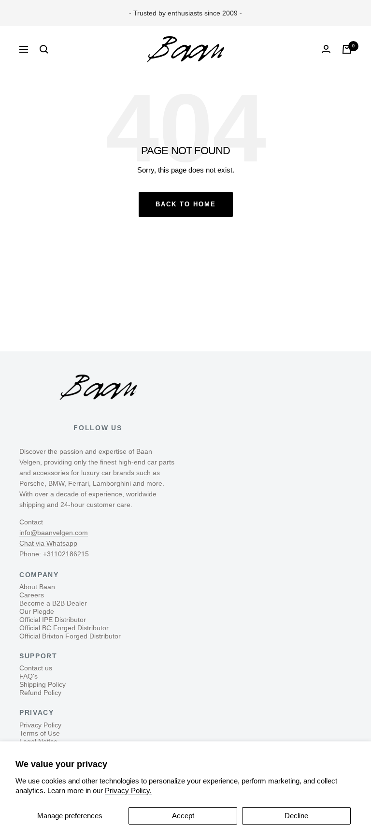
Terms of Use (39, 733)
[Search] (44, 49)
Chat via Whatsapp (48, 543)
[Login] (326, 49)
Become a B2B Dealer (53, 603)
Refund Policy (40, 692)
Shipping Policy (42, 684)
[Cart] (347, 49)
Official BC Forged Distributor (64, 628)
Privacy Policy (40, 725)
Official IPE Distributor (52, 619)
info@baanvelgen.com (53, 532)
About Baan (37, 587)
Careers (31, 595)
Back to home (186, 204)
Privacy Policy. (128, 790)
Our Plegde (36, 611)
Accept (183, 815)
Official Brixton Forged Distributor (70, 636)
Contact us (35, 668)
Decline (296, 815)
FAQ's (28, 676)
